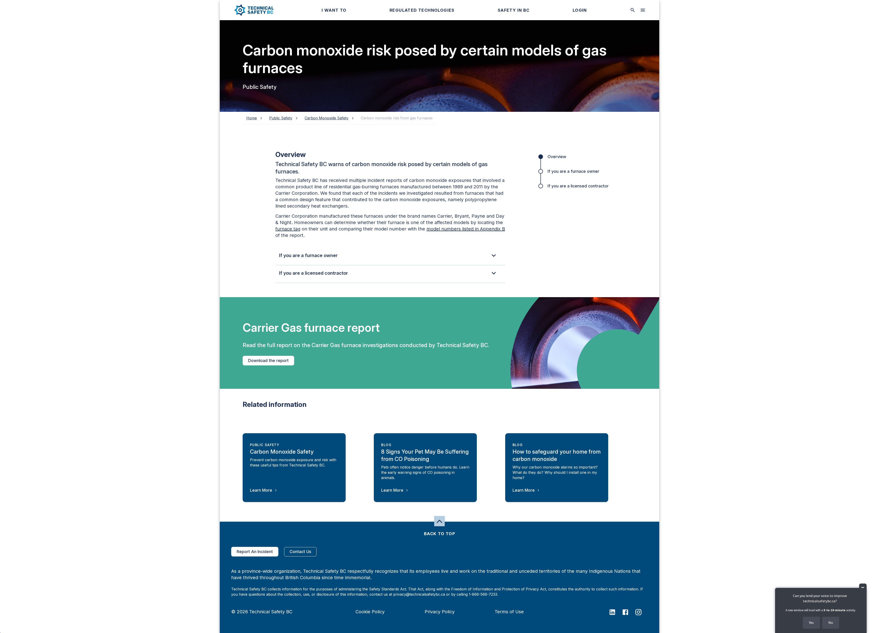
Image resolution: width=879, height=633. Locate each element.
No (830, 622)
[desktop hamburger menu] (643, 10)
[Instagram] (641, 611)
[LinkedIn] (615, 611)
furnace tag (287, 229)
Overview (557, 156)
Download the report (268, 360)
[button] (250, 10)
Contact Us (300, 551)
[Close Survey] (863, 587)
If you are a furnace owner (573, 171)
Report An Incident (255, 551)
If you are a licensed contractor (578, 186)
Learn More (261, 490)
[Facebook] (628, 611)
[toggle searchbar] (633, 10)
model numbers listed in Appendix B (465, 229)
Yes (811, 622)
